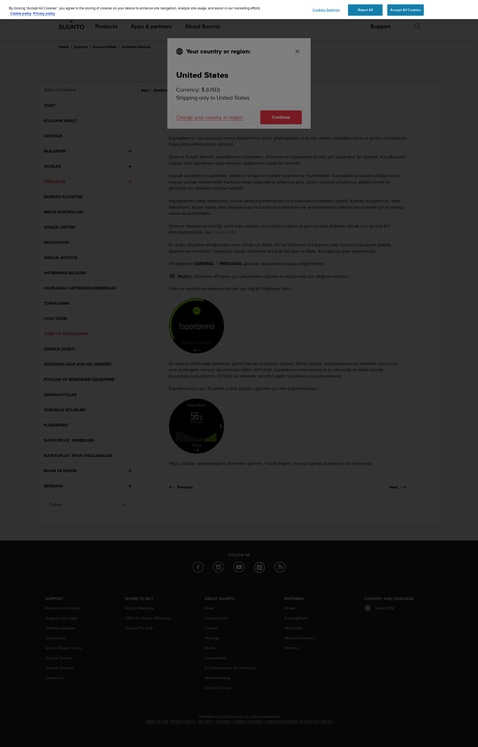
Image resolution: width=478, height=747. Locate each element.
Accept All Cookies (405, 9)
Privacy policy (44, 13)
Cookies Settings (326, 9)
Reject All (365, 9)
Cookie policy (21, 13)
